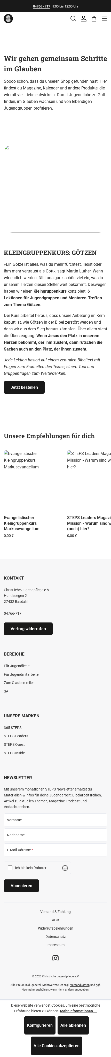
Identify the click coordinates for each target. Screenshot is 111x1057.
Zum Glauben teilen (19, 683)
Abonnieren (21, 885)
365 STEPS (12, 728)
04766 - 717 (41, 6)
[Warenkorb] (94, 18)
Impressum (55, 945)
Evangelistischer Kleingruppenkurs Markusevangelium (21, 523)
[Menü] (104, 18)
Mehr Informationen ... (78, 1011)
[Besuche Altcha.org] (65, 868)
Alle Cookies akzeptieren (57, 1045)
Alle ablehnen (73, 1025)
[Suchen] (73, 18)
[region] (55, 484)
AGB (55, 920)
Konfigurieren (40, 1025)
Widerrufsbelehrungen (55, 928)
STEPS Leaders (16, 736)
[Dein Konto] (83, 18)
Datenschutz (55, 936)
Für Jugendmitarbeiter (22, 674)
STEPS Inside (14, 753)
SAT (7, 691)
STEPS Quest (14, 744)
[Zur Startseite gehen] (8, 18)
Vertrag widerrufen (28, 628)
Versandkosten (80, 985)
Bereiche (14, 654)
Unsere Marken (21, 715)
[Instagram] (55, 958)
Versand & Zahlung (55, 912)
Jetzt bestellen (24, 387)
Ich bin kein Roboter (30, 868)
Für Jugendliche (16, 666)
